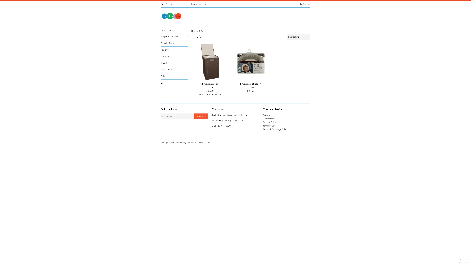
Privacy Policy (269, 122)
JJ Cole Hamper (210, 83)
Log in (194, 4)
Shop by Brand (168, 43)
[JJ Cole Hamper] (210, 61)
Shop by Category (174, 36)
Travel (164, 62)
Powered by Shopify (201, 143)
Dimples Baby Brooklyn (184, 143)
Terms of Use (269, 125)
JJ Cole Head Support (251, 83)
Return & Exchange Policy (275, 129)
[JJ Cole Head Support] (250, 61)
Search (266, 115)
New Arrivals (167, 29)
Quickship (165, 56)
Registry (165, 49)
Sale (163, 76)
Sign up (202, 4)
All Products (166, 69)
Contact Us (268, 118)
